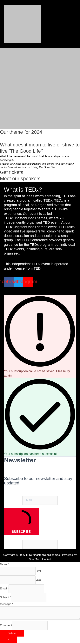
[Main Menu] (72, 24)
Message (6, 604)
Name (4, 564)
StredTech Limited (40, 559)
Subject (5, 597)
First (38, 570)
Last (38, 579)
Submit (12, 633)
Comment (6, 625)
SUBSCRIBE (21, 531)
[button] (40, 290)
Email (4, 588)
